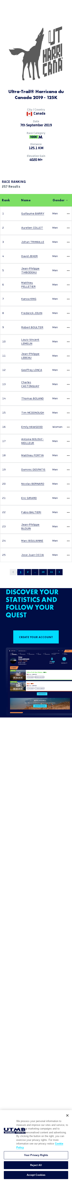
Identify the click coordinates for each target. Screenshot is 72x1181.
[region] (36, 1145)
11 (51, 572)
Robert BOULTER (32, 327)
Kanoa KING (28, 299)
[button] (13, 572)
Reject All (36, 1165)
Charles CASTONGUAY (30, 384)
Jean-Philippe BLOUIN (30, 526)
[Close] (67, 1115)
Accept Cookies (36, 1175)
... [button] (35, 572)
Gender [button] (59, 200)
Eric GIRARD (29, 498)
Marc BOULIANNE (32, 540)
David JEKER (29, 256)
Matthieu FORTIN (32, 455)
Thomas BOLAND (32, 398)
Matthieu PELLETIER (28, 284)
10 (43, 572)
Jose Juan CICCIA (32, 555)
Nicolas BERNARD (32, 484)
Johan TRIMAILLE (32, 242)
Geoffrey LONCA (31, 370)
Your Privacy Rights (36, 1155)
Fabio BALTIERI (31, 512)
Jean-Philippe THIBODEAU (30, 270)
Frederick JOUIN (31, 313)
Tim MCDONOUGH (32, 412)
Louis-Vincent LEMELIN (30, 341)
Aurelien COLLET (32, 227)
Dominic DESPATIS (33, 469)
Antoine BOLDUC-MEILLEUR (32, 441)
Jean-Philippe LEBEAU (30, 356)
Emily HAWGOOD (32, 427)
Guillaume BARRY (32, 213)
